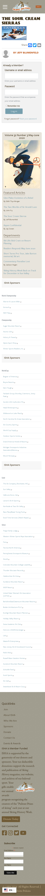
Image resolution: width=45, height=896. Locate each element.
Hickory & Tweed (9, 337)
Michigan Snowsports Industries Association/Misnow (14, 448)
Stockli (5, 559)
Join (6, 709)
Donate (7, 732)
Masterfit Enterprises (10, 641)
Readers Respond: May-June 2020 (19, 248)
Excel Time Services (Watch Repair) (16, 517)
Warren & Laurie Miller (11, 301)
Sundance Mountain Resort (13, 581)
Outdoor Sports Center (11, 436)
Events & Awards (12, 743)
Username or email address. (18, 70)
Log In (38, 6)
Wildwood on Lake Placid (12, 413)
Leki (4, 635)
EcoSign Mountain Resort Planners (15, 613)
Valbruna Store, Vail (10, 495)
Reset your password (28, 118)
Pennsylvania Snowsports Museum (15, 553)
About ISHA (9, 715)
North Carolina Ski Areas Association (16, 419)
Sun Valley (7, 489)
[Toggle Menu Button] (5, 6)
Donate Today (10, 819)
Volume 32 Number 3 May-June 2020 (22, 136)
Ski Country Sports (10, 424)
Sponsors (8, 726)
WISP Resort (7, 587)
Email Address (9, 850)
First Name (7, 858)
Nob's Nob (7, 652)
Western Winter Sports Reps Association (18, 536)
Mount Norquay (9, 455)
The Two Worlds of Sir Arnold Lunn (20, 206)
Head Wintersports (10, 407)
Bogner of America (10, 376)
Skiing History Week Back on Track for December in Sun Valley (20, 272)
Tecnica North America (11, 547)
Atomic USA (7, 331)
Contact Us (9, 737)
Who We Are (10, 720)
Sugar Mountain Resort (11, 326)
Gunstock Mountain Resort (13, 664)
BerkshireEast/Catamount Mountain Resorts (19, 601)
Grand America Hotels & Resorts (15, 441)
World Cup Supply (9, 430)
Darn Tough (7, 388)
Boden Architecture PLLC (12, 607)
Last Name (7, 865)
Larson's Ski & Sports (11, 500)
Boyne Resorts (8, 382)
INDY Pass (6, 313)
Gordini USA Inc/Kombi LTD (13, 402)
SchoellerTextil (8, 669)
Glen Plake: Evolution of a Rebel (18, 197)
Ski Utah (6, 681)
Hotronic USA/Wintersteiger (13, 630)
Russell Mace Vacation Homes (14, 658)
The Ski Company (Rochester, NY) (15, 483)
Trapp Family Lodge (10, 530)
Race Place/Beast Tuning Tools (14, 512)
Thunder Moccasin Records (13, 570)
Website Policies (22, 891)
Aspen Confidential (12, 225)
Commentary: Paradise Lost (17, 261)
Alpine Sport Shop (9, 343)
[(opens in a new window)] (4, 833)
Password (10, 86)
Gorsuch (6, 307)
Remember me (14, 106)
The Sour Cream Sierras (15, 216)
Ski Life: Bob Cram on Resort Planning (17, 242)
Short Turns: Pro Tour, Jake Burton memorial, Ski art (20, 255)
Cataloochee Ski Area (11, 576)
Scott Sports (7, 675)
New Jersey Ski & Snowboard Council (17, 647)
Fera (4, 542)
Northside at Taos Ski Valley (13, 506)
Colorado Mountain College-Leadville (16, 564)
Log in (14, 111)
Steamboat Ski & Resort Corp (14, 686)
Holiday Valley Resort (11, 618)
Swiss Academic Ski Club (12, 624)
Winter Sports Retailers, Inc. (13, 348)
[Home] (22, 6)
